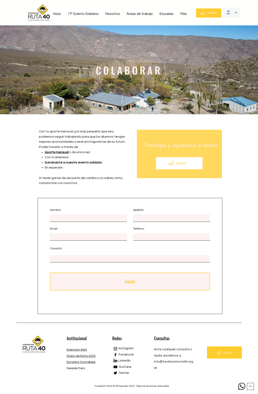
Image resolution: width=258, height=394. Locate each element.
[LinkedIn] (115, 361)
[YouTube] (115, 367)
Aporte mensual (57, 152)
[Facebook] (115, 354)
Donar (181, 163)
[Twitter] (115, 373)
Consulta (56, 248)
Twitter (124, 372)
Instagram (126, 348)
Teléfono (138, 228)
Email (53, 228)
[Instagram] (115, 348)
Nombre (55, 210)
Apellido (138, 210)
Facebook (126, 354)
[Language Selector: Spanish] (231, 12)
